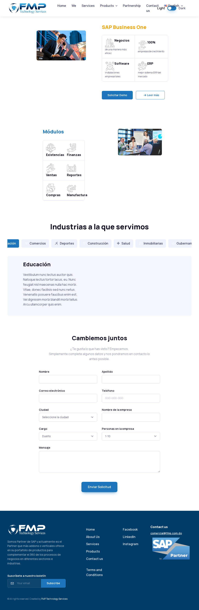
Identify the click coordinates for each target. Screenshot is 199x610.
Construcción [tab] (98, 243)
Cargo (43, 429)
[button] (117, 95)
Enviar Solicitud (99, 487)
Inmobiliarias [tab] (153, 243)
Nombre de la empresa (117, 410)
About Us (93, 537)
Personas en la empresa (118, 429)
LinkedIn (129, 537)
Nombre (44, 371)
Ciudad (44, 410)
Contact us (152, 8)
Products (93, 551)
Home (61, 5)
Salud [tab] (125, 243)
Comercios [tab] (38, 243)
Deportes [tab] (67, 243)
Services (88, 5)
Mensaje (44, 447)
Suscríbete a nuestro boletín (26, 576)
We (74, 5)
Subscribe (53, 583)
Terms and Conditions (94, 572)
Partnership (132, 5)
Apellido (107, 371)
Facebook (130, 529)
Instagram (130, 544)
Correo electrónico (52, 390)
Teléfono (108, 390)
